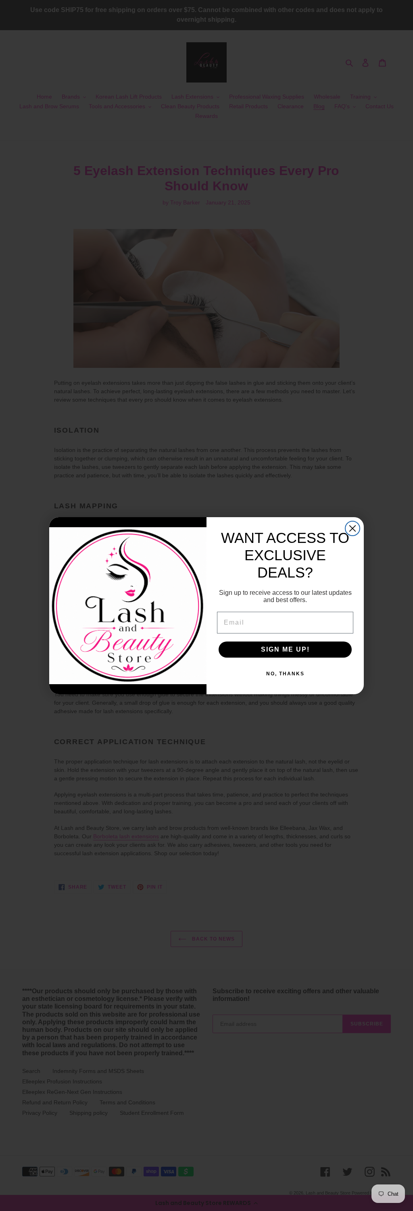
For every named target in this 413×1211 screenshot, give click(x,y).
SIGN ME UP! (285, 649)
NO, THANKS (285, 674)
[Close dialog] (352, 528)
